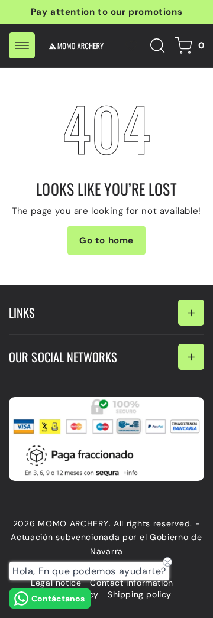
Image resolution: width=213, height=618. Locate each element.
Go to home (106, 240)
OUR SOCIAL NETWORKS (63, 357)
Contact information (131, 582)
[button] (22, 45)
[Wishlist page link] (131, 45)
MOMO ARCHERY (73, 523)
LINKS (22, 312)
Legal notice (56, 582)
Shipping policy (140, 594)
